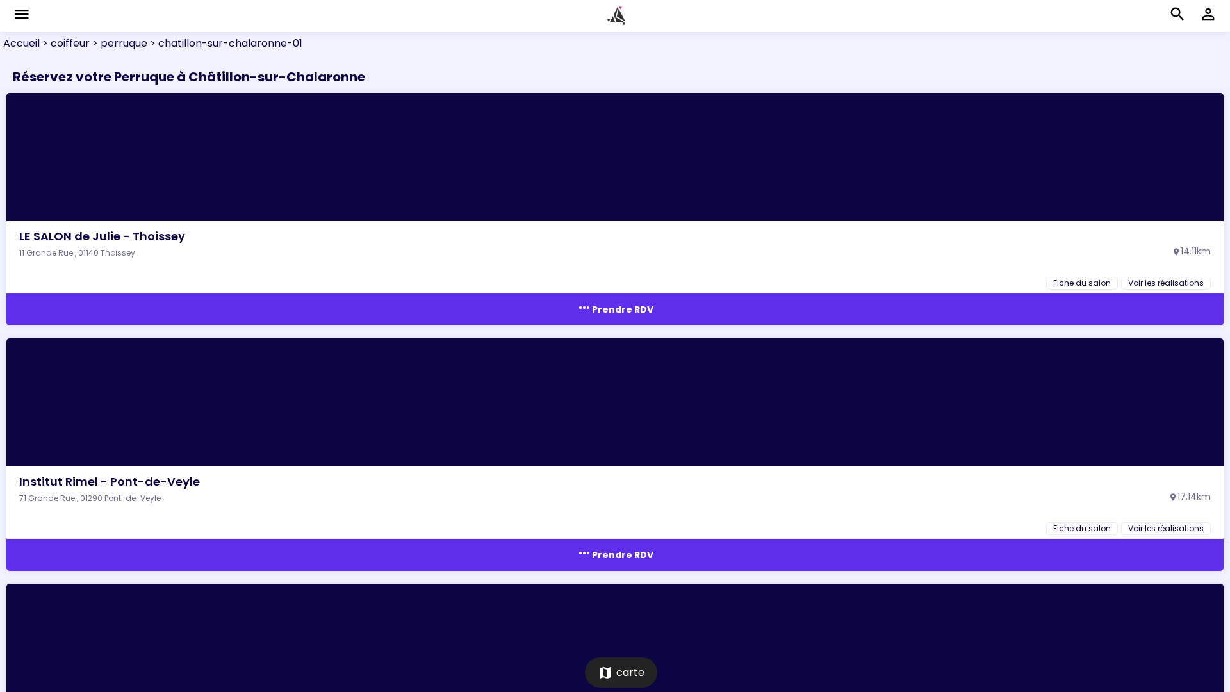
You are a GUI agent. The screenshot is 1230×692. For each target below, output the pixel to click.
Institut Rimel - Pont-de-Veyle (109, 482)
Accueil (21, 43)
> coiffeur (65, 43)
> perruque (118, 43)
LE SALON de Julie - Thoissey (102, 236)
